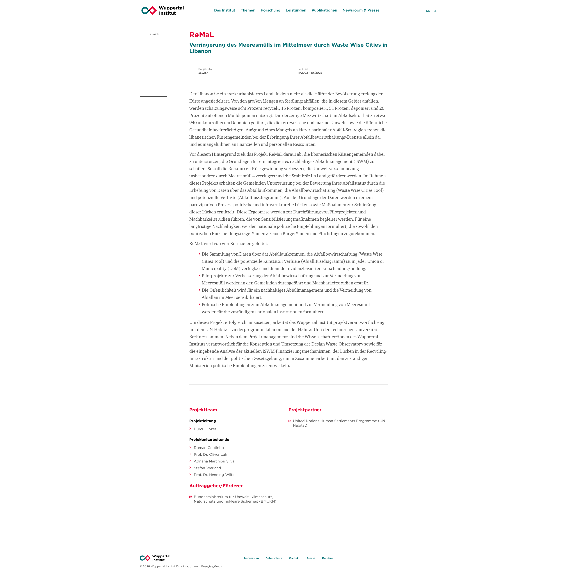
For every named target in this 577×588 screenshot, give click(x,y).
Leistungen (296, 10)
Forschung (270, 10)
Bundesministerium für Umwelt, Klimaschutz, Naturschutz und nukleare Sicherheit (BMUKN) (235, 498)
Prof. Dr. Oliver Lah (210, 454)
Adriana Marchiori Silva (214, 461)
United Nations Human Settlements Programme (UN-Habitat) (340, 423)
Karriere (327, 558)
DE (428, 10)
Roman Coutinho (209, 447)
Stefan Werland (207, 468)
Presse (311, 558)
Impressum (251, 558)
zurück (154, 34)
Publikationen (324, 10)
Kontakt (294, 558)
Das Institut (224, 10)
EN (435, 10)
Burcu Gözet (205, 429)
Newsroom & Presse (361, 10)
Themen (248, 10)
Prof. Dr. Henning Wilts (214, 474)
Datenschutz (274, 558)
